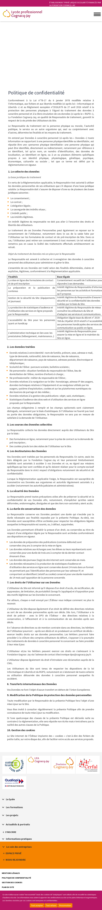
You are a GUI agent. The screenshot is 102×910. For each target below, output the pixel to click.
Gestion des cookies (12, 882)
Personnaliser (65, 905)
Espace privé (13, 853)
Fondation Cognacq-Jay (63, 763)
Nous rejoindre (16, 860)
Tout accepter (37, 905)
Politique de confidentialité (16, 878)
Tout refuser (51, 905)
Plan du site (8, 887)
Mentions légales (11, 873)
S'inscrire (10, 832)
